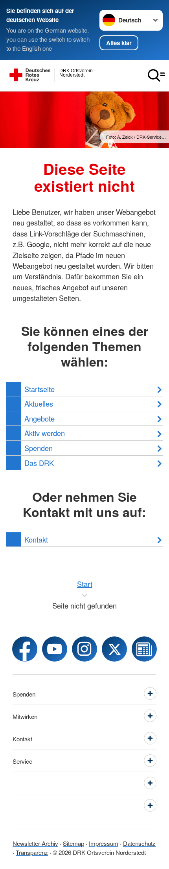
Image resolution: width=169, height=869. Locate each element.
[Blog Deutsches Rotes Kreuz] (144, 649)
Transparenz (32, 852)
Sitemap (73, 843)
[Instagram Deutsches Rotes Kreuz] (84, 649)
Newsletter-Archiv (35, 843)
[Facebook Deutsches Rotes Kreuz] (24, 649)
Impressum (103, 843)
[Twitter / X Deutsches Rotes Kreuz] (114, 649)
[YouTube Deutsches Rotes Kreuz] (54, 649)
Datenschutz (139, 843)
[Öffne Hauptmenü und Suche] (156, 75)
